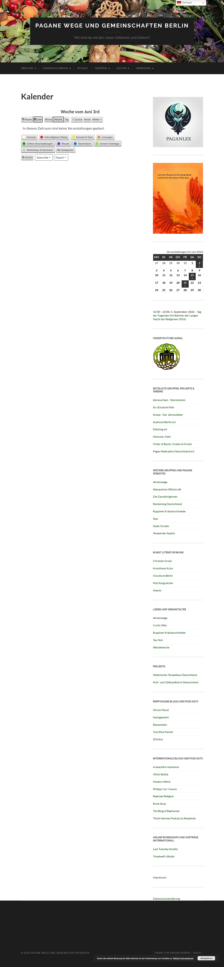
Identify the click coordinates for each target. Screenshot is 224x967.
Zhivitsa (158, 739)
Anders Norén (180, 952)
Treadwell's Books (164, 856)
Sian (155, 518)
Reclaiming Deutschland (167, 504)
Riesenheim (160, 724)
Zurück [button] (78, 119)
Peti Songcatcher (163, 583)
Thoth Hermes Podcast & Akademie (174, 818)
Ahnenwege (160, 482)
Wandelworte (161, 647)
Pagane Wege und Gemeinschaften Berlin (112, 25)
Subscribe (42, 157)
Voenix (157, 590)
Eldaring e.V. (160, 429)
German (186, 2)
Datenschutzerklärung (166, 898)
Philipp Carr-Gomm (165, 789)
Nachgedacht (161, 717)
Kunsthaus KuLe (163, 568)
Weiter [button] (96, 119)
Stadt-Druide (161, 526)
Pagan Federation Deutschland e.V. (173, 451)
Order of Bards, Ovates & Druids (172, 444)
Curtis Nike (160, 625)
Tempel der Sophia (164, 533)
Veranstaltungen (55, 68)
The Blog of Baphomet (166, 811)
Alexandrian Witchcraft (167, 489)
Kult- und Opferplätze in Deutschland (175, 682)
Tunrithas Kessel (163, 731)
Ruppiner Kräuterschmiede (169, 511)
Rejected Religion (163, 796)
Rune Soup (159, 803)
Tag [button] (67, 119)
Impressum (143, 68)
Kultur (121, 68)
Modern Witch (162, 781)
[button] (29, 137)
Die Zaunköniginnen (165, 496)
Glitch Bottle (160, 774)
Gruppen (101, 68)
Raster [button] (27, 120)
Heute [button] (87, 119)
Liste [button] (38, 120)
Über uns (27, 68)
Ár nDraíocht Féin (163, 407)
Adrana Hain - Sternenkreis (169, 400)
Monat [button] (48, 119)
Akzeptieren (206, 958)
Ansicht (28, 158)
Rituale (83, 68)
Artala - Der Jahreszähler (168, 414)
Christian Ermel (162, 560)
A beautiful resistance (166, 767)
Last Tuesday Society (165, 849)
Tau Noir (158, 640)
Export (60, 157)
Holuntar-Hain (162, 436)
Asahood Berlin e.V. (164, 422)
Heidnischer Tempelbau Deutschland (175, 674)
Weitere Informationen (183, 958)
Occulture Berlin (163, 575)
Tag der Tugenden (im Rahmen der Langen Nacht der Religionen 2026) (177, 315)
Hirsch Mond (161, 710)
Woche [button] (58, 119)
